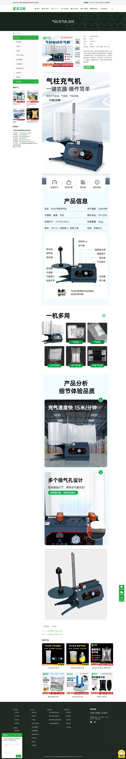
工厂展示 (17, 716)
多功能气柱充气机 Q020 (54, 634)
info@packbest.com (25, 140)
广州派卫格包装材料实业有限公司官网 (28, 2)
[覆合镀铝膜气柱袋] (53, 685)
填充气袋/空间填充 (54, 716)
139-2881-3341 (94, 2)
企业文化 (17, 719)
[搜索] (112, 8)
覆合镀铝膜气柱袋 (53, 697)
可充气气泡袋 (19, 55)
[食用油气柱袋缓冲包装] (77, 656)
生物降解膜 (19, 64)
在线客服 (89, 67)
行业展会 (68, 716)
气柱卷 (18, 50)
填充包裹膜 (19, 59)
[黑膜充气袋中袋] (102, 685)
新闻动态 (95, 8)
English (102, 2)
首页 (38, 8)
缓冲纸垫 (18, 42)
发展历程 (17, 723)
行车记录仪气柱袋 (53, 668)
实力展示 (75, 8)
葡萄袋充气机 (16, 104)
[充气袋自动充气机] (77, 685)
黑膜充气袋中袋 (102, 697)
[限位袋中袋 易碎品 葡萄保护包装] (102, 656)
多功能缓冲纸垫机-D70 (32, 104)
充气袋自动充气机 (77, 697)
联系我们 (104, 8)
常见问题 (68, 723)
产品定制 (65, 8)
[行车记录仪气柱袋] (53, 656)
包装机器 (18, 81)
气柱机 (54, 626)
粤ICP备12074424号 (77, 756)
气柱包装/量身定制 (54, 723)
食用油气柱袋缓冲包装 (77, 668)
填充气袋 (18, 72)
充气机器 (46, 626)
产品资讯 (68, 719)
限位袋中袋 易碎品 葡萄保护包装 (102, 668)
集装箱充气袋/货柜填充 (55, 719)
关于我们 (46, 8)
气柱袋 (18, 46)
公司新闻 (68, 712)
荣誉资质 (17, 730)
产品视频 (85, 8)
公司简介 (17, 712)
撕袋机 (14, 122)
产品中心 (56, 8)
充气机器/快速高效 (54, 712)
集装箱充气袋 (19, 68)
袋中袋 (18, 77)
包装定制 (49, 709)
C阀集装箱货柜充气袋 (32, 122)
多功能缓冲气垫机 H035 (54, 631)
